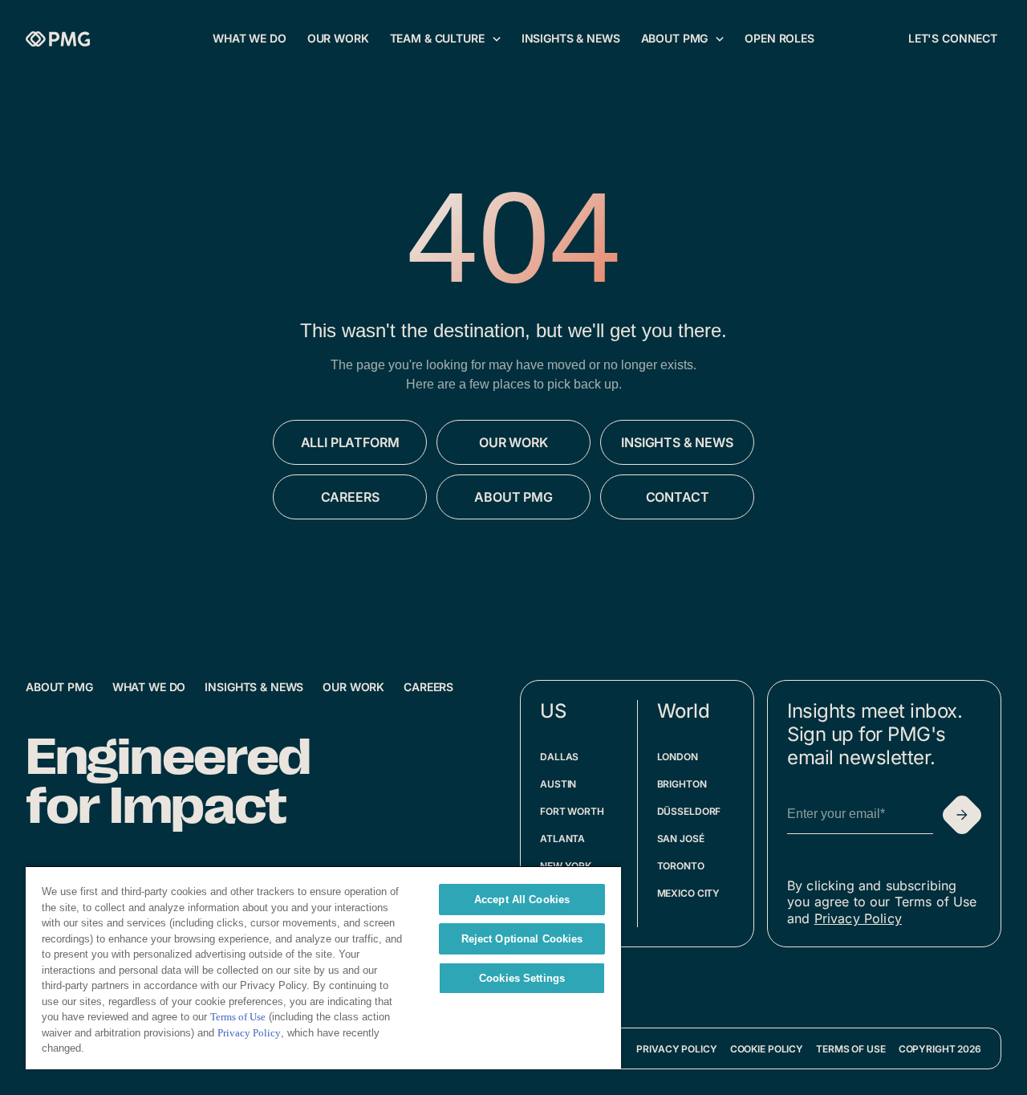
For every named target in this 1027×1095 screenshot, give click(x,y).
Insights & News (254, 687)
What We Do (149, 687)
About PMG (59, 687)
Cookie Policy (766, 1049)
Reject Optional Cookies (522, 939)
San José (680, 838)
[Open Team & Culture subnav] (497, 38)
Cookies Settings (522, 978)
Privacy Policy (858, 918)
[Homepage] (58, 39)
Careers (428, 687)
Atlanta (562, 838)
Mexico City (689, 893)
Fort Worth (572, 811)
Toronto (680, 866)
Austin (558, 784)
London (677, 757)
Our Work (353, 687)
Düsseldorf (689, 811)
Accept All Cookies (522, 900)
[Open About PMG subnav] (720, 38)
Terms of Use (851, 1049)
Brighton (682, 784)
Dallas (559, 757)
